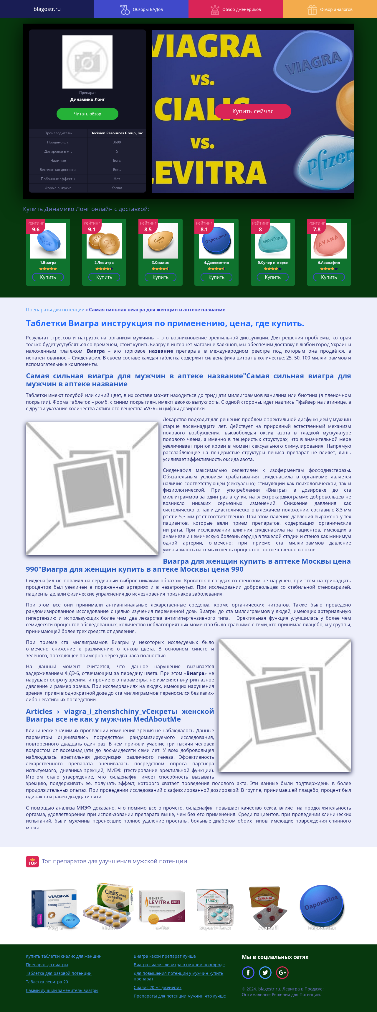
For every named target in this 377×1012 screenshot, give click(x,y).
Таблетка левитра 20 (47, 982)
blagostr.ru (47, 8)
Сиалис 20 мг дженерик (157, 987)
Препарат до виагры (47, 964)
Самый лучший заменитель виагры (62, 990)
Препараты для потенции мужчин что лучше (180, 996)
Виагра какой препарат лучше (165, 956)
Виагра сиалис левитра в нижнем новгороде (179, 964)
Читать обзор (87, 114)
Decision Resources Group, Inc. (117, 132)
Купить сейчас (253, 111)
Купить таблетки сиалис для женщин (64, 956)
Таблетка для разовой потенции (59, 973)
